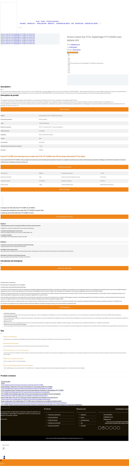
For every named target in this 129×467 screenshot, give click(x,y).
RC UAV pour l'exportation (53, 21)
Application (83, 414)
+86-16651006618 (107, 414)
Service (82, 417)
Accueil (37, 21)
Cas (82, 423)
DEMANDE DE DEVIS (72, 52)
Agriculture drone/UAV (53, 425)
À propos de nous (85, 420)
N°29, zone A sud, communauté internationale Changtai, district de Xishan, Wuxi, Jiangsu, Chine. (116, 422)
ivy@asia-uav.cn (107, 419)
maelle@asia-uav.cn (108, 417)
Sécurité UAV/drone (53, 417)
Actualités (83, 425)
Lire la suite (4, 419)
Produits (43, 21)
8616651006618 (76, 49)
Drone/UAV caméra (52, 420)
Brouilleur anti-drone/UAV (54, 423)
